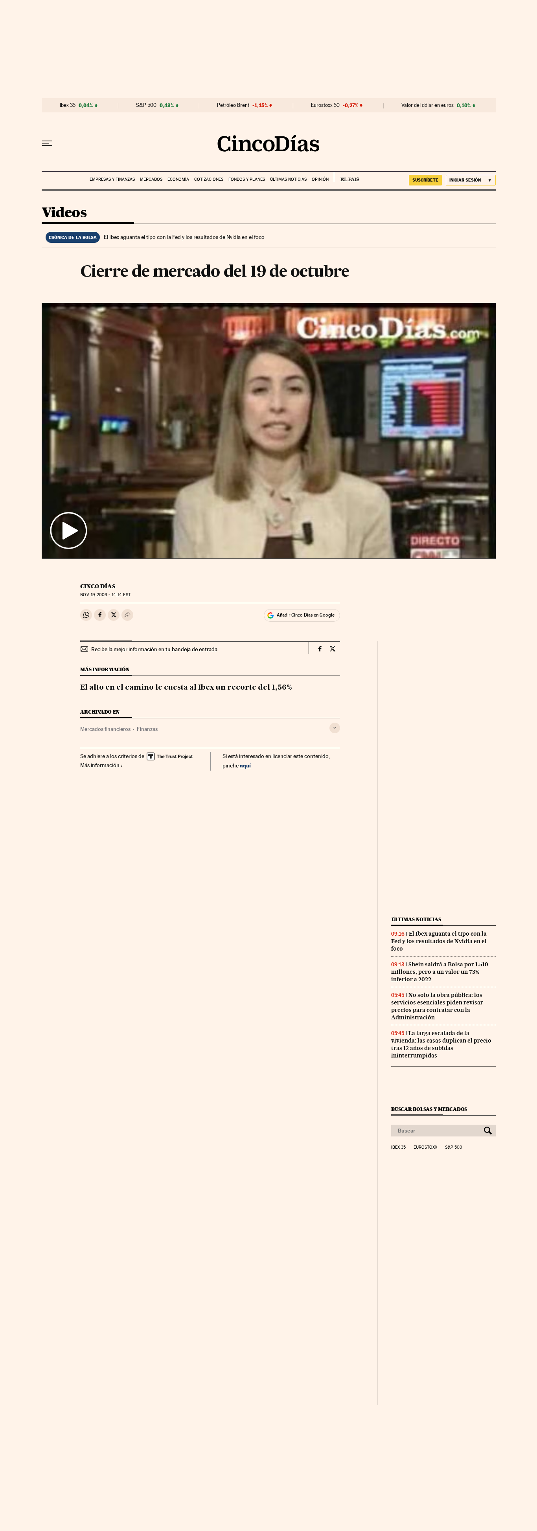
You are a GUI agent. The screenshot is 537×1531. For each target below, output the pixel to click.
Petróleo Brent (233, 105)
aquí (245, 765)
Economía (178, 179)
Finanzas (147, 729)
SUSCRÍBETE (425, 180)
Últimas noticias (288, 179)
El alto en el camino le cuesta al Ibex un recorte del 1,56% (186, 687)
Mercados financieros (105, 729)
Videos (64, 213)
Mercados (151, 179)
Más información (100, 765)
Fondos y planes (246, 179)
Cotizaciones (208, 179)
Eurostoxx (425, 1147)
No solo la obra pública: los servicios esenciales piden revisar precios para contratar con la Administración (437, 1006)
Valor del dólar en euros (427, 105)
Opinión (320, 179)
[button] (269, 430)
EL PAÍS (346, 177)
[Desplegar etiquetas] (334, 728)
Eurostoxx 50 (325, 105)
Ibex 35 (67, 105)
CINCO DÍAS (97, 586)
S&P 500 (146, 105)
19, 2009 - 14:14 (105, 594)
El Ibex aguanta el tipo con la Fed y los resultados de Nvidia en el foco (184, 237)
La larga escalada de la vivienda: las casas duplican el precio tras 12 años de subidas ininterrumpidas (441, 1044)
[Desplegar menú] (47, 143)
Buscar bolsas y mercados (429, 1109)
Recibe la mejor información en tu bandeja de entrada (154, 649)
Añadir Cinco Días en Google (306, 615)
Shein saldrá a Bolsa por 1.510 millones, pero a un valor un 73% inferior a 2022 (439, 972)
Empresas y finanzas (112, 179)
